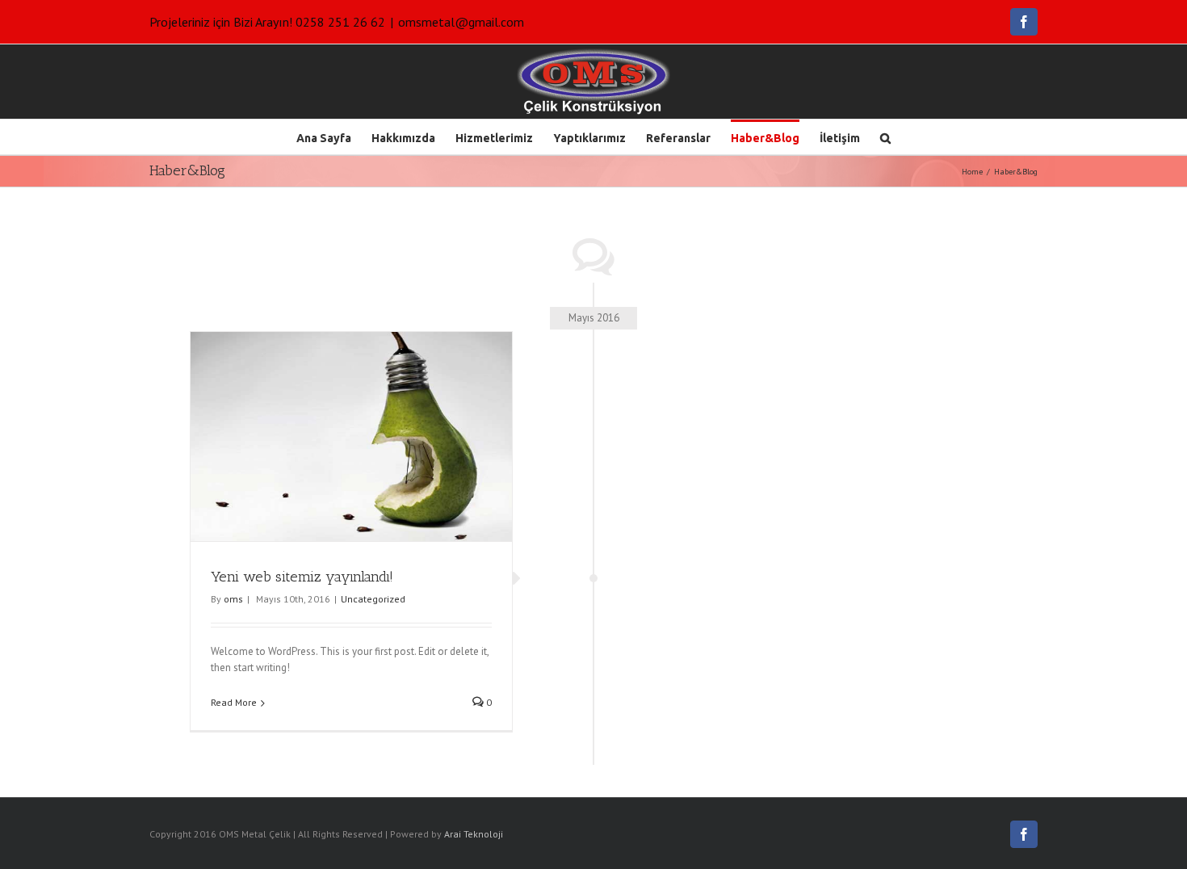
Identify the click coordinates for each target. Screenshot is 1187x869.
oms (233, 599)
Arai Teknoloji (473, 834)
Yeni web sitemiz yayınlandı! (302, 577)
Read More (234, 702)
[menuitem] (333, 137)
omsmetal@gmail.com (461, 22)
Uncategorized (373, 599)
